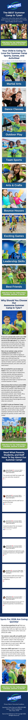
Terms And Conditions (18, 704)
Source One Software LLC (9, 714)
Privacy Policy (7, 704)
